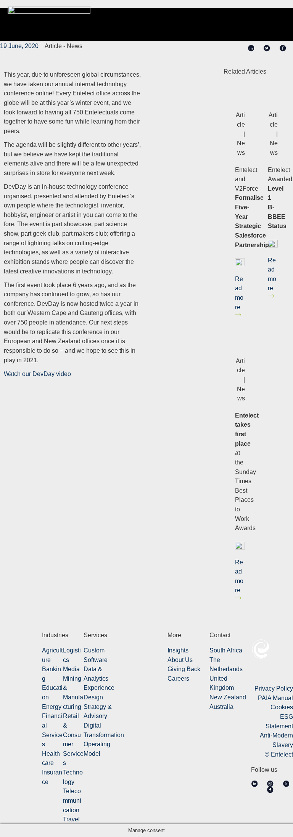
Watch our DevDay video (37, 373)
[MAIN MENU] (275, 18)
